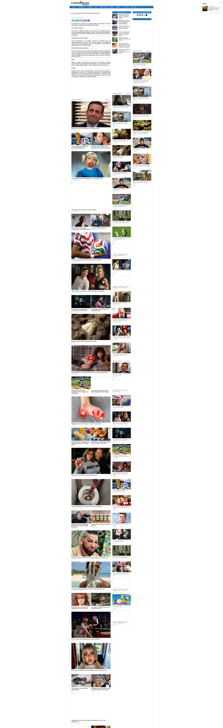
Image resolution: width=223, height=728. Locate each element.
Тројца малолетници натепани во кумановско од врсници (125, 39)
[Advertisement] (142, 28)
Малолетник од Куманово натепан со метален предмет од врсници (124, 27)
